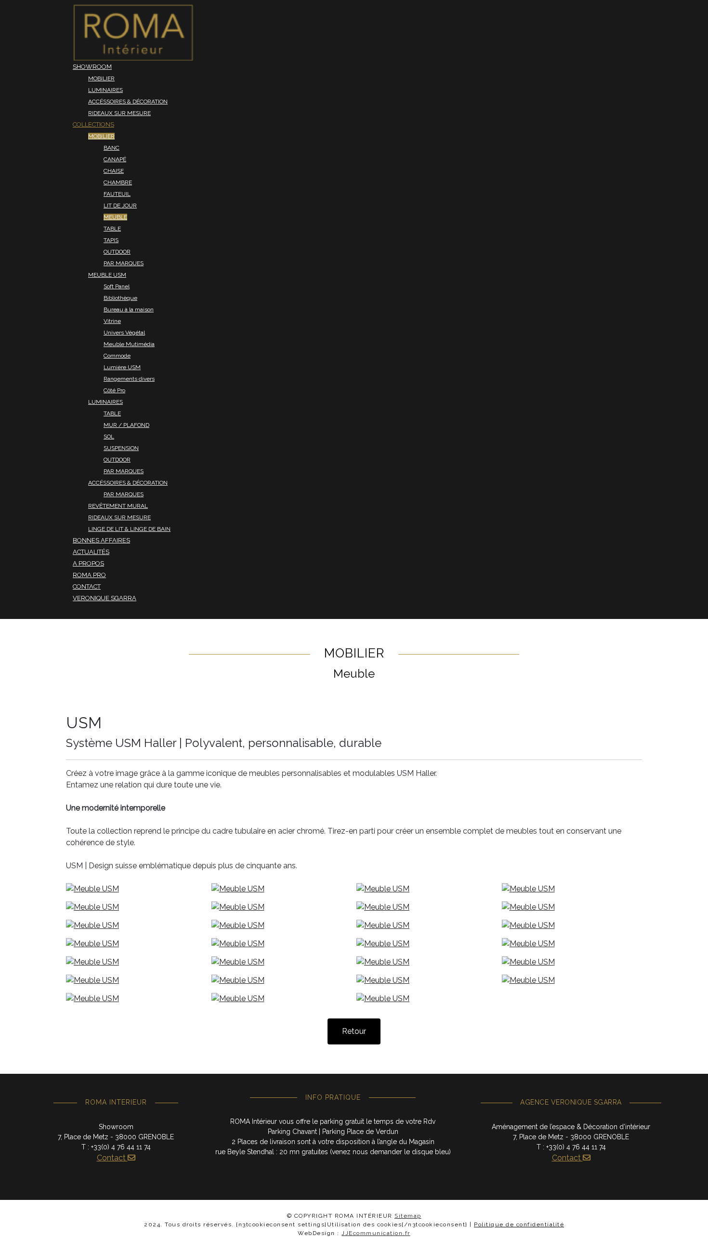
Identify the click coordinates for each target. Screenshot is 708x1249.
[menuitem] (133, 32)
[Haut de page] (691, 1231)
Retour (354, 1031)
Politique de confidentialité (519, 1224)
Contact (112, 1157)
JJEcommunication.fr (375, 1233)
